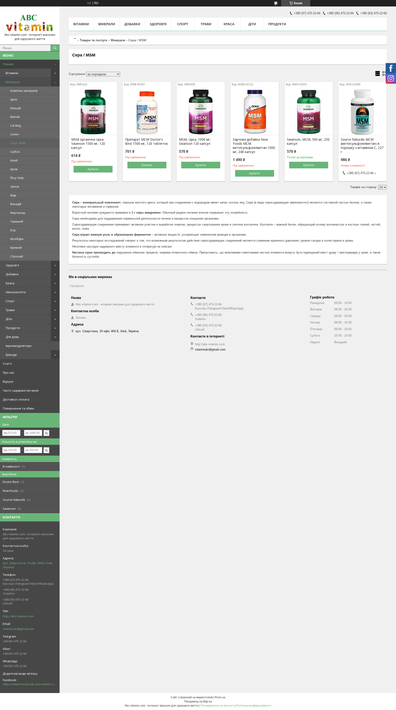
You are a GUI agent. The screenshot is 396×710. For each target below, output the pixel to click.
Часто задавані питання (20, 390)
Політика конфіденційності (253, 705)
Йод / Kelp (17, 178)
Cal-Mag (15, 126)
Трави (10, 310)
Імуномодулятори (18, 346)
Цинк (13, 99)
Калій (14, 160)
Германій (16, 221)
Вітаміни (12, 73)
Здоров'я (12, 265)
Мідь (13, 195)
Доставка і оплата (16, 399)
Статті (7, 364)
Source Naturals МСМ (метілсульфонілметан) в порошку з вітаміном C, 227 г (362, 145)
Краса (10, 283)
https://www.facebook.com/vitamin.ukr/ (30, 684)
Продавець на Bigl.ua (198, 701)
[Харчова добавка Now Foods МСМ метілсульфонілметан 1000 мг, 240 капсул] (255, 112)
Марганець (17, 213)
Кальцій (15, 108)
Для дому (12, 337)
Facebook (77, 286)
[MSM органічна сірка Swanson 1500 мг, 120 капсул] (93, 112)
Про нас (8, 372)
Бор (13, 230)
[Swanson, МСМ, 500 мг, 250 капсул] (309, 112)
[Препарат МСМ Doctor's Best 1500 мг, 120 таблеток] (147, 112)
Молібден (17, 239)
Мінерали (13, 82)
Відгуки (8, 381)
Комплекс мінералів (23, 91)
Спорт (10, 301)
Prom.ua (220, 697)
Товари (8, 64)
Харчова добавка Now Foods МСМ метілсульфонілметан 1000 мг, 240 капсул (254, 145)
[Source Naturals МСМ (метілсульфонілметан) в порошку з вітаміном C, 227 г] (362, 112)
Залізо (14, 187)
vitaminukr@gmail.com (18, 629)
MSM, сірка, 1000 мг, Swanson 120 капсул (195, 141)
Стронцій (16, 256)
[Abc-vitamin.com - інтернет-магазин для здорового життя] (29, 21)
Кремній (16, 248)
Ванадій (15, 204)
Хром (14, 169)
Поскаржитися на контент (217, 705)
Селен (14, 134)
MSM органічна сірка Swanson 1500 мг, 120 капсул (88, 143)
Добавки (12, 274)
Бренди (11, 355)
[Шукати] (55, 48)
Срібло (15, 152)
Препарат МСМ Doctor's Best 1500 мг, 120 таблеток (146, 141)
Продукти (13, 328)
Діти (9, 319)
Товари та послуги (93, 40)
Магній (15, 117)
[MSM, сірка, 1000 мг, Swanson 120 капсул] (201, 112)
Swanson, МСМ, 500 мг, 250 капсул (308, 141)
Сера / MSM (17, 143)
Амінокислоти (16, 292)
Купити (93, 169)
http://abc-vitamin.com (18, 616)
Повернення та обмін (18, 408)
